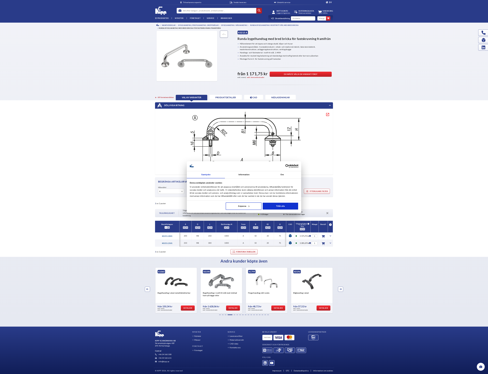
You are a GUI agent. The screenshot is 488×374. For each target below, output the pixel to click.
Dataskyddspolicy (301, 371)
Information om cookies (323, 371)
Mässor (197, 340)
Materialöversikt (237, 340)
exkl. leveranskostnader (255, 77)
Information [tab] (244, 174)
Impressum (276, 371)
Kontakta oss (235, 348)
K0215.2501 (167, 243)
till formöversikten (166, 97)
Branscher (226, 18)
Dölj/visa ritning (174, 105)
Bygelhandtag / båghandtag (234, 25)
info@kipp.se (163, 362)
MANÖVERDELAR (169, 25)
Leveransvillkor (236, 336)
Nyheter (197, 336)
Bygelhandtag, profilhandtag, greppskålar (198, 25)
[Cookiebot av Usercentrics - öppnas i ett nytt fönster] (287, 166)
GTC (287, 371)
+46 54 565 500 (165, 354)
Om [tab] (282, 174)
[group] (176, 290)
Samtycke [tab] (205, 174)
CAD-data (234, 344)
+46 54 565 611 (165, 358)
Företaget (195, 18)
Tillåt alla (280, 206)
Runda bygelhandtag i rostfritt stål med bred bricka (274, 25)
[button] (220, 314)
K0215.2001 (167, 236)
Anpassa (242, 206)
